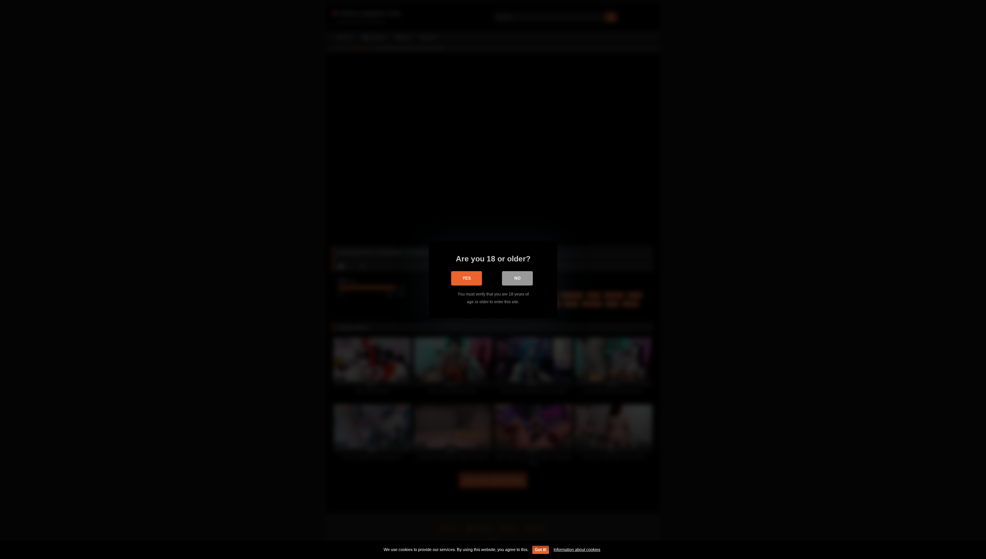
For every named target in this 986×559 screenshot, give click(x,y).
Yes (466, 278)
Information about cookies (577, 549)
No (517, 278)
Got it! (540, 549)
